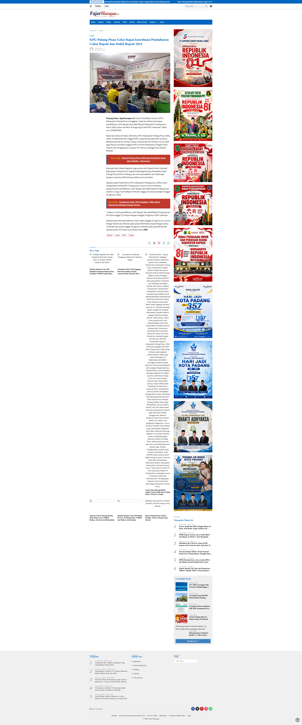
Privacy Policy (152, 716)
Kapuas (101, 22)
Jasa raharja (138, 678)
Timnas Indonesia (140, 665)
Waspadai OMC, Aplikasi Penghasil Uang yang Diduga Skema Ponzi (110, 664)
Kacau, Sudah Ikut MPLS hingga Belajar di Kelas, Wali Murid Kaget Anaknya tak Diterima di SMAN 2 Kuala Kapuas (195, 528)
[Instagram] (206, 709)
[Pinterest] (202, 709)
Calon (117, 235)
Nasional (117, 22)
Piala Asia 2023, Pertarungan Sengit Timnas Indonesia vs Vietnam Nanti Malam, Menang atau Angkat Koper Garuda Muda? (111, 681)
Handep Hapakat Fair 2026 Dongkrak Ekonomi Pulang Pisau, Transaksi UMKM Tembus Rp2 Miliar (102, 271)
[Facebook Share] (149, 243)
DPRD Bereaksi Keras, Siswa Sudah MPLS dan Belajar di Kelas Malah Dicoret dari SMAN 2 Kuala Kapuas (194, 561)
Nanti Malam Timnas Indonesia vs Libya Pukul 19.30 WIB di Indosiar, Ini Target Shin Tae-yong (111, 697)
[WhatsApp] (210, 709)
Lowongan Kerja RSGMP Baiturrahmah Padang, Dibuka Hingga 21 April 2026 (199, 597)
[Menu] (91, 6)
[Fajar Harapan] (104, 14)
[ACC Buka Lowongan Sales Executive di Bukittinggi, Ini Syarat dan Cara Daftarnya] (181, 586)
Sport (162, 22)
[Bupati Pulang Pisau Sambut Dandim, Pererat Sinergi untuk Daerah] (157, 507)
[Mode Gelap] (211, 6)
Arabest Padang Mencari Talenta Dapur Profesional (198, 618)
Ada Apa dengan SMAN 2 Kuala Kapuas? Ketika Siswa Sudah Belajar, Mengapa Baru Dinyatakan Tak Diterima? (195, 553)
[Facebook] (193, 709)
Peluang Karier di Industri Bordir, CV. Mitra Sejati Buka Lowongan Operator (198, 634)
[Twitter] (197, 709)
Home (93, 22)
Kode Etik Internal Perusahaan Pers (132, 716)
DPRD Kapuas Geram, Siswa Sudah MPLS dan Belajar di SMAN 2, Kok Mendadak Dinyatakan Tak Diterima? (194, 536)
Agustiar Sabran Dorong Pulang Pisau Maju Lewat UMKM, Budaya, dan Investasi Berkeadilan (102, 518)
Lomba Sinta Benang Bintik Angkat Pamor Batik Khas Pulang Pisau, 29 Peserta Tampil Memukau (157, 492)
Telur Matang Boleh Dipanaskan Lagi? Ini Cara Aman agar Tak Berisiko (158, 2)
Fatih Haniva (99, 48)
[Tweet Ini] (154, 243)
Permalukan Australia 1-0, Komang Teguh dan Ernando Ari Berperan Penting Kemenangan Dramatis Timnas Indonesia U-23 (111, 689)
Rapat (131, 235)
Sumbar (152, 22)
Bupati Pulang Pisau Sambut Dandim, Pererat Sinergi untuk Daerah (156, 518)
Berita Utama (142, 22)
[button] (206, 6)
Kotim (132, 22)
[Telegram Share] (164, 243)
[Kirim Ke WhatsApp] (168, 243)
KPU (124, 235)
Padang (136, 669)
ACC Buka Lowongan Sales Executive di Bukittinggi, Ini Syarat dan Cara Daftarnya (199, 586)
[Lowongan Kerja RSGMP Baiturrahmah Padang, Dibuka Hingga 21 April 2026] (181, 597)
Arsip (106, 6)
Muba (125, 22)
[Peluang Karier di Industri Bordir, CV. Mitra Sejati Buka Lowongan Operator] (193, 627)
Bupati (109, 235)
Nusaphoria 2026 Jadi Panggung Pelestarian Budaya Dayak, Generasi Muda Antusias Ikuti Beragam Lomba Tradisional (129, 271)
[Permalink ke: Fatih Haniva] (91, 49)
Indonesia (137, 661)
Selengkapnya (192, 641)
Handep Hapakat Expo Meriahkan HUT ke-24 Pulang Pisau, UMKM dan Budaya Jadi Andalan (129, 518)
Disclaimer (163, 716)
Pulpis (108, 22)
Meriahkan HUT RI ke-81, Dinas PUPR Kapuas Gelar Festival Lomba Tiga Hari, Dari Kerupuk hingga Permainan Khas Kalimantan (195, 544)
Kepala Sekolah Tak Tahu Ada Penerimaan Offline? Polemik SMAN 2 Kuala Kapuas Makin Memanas (194, 570)
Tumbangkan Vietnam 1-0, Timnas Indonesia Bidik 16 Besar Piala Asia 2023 (111, 672)
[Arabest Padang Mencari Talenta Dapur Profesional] (181, 618)
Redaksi (98, 6)
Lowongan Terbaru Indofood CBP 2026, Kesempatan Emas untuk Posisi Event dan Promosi (199, 607)
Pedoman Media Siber (177, 716)
